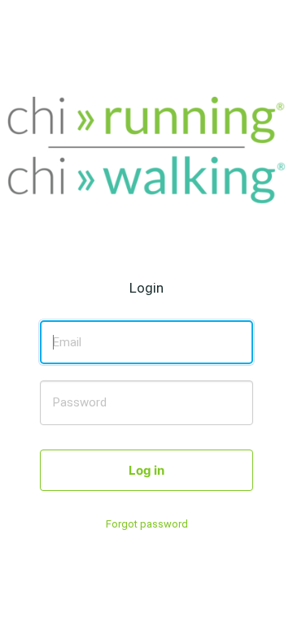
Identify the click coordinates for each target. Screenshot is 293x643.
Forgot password (147, 524)
